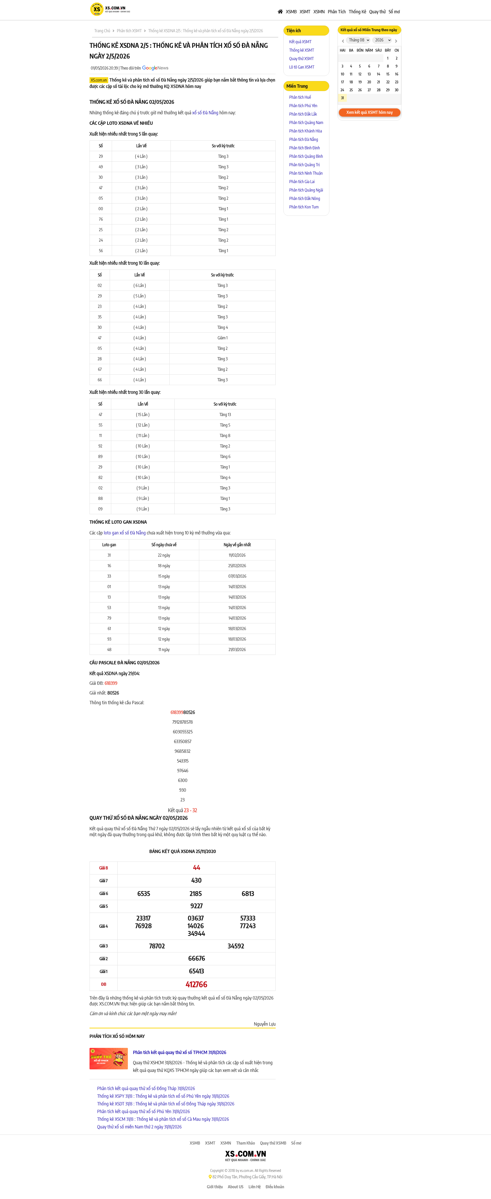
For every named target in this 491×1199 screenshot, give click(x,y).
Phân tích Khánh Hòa (305, 130)
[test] (343, 41)
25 (351, 90)
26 (360, 90)
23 (396, 82)
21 (378, 82)
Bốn (360, 50)
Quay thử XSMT (301, 58)
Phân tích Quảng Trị (304, 164)
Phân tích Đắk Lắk (303, 114)
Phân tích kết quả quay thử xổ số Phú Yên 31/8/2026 (143, 1111)
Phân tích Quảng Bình (306, 156)
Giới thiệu (215, 1186)
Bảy (388, 50)
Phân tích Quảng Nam (306, 122)
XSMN (319, 11)
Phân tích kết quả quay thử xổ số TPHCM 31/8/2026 (179, 1052)
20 (369, 82)
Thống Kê (357, 11)
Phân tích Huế (300, 97)
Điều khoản (275, 1186)
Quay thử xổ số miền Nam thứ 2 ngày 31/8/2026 (139, 1126)
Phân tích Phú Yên (303, 105)
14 (378, 74)
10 (342, 74)
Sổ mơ (394, 11)
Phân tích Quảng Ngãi (306, 190)
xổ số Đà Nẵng (205, 112)
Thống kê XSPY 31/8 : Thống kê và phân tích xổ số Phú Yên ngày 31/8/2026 (163, 1096)
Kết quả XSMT (300, 41)
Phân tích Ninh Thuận (306, 173)
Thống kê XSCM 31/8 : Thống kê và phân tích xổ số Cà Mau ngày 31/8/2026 (163, 1119)
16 (396, 74)
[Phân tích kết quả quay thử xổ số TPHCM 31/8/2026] (109, 1059)
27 (369, 90)
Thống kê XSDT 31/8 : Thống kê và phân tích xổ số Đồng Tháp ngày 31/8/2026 (165, 1103)
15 (387, 74)
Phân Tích (337, 11)
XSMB (291, 11)
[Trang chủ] (280, 11)
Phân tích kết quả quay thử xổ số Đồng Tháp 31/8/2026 (146, 1088)
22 (387, 82)
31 (342, 98)
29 (387, 90)
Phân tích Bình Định (304, 147)
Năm (369, 50)
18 (351, 82)
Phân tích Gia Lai (302, 181)
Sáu (378, 50)
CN (397, 50)
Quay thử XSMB (273, 1143)
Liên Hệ (255, 1186)
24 (342, 90)
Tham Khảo (245, 1143)
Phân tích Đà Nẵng (303, 139)
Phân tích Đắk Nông (304, 198)
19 (360, 82)
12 (360, 74)
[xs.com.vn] (110, 15)
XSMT (305, 11)
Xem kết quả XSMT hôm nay (370, 112)
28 (379, 90)
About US (235, 1186)
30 (396, 90)
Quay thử (377, 11)
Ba (351, 50)
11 (351, 74)
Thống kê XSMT (301, 50)
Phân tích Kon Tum (304, 206)
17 (342, 82)
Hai (342, 50)
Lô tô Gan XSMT (301, 67)
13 (369, 74)
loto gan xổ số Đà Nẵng (125, 532)
